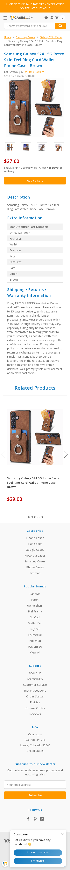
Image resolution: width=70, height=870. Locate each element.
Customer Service (35, 685)
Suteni (35, 599)
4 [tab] (38, 517)
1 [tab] (29, 517)
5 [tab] (42, 517)
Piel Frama (35, 611)
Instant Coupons (35, 690)
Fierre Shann (35, 605)
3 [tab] (35, 517)
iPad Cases (35, 544)
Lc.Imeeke (35, 635)
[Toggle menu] (5, 18)
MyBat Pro (35, 623)
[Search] (60, 26)
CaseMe (35, 594)
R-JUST (35, 629)
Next (66, 454)
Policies (35, 702)
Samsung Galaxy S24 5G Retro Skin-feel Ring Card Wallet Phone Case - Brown (33, 482)
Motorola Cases (35, 555)
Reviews (35, 714)
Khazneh (35, 641)
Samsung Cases (35, 561)
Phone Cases (35, 567)
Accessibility (35, 679)
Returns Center (35, 708)
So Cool (35, 617)
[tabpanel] (35, 454)
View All (35, 652)
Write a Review (34, 71)
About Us (35, 673)
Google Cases (35, 549)
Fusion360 (35, 646)
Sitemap (35, 573)
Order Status (35, 696)
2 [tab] (32, 517)
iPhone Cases (35, 538)
